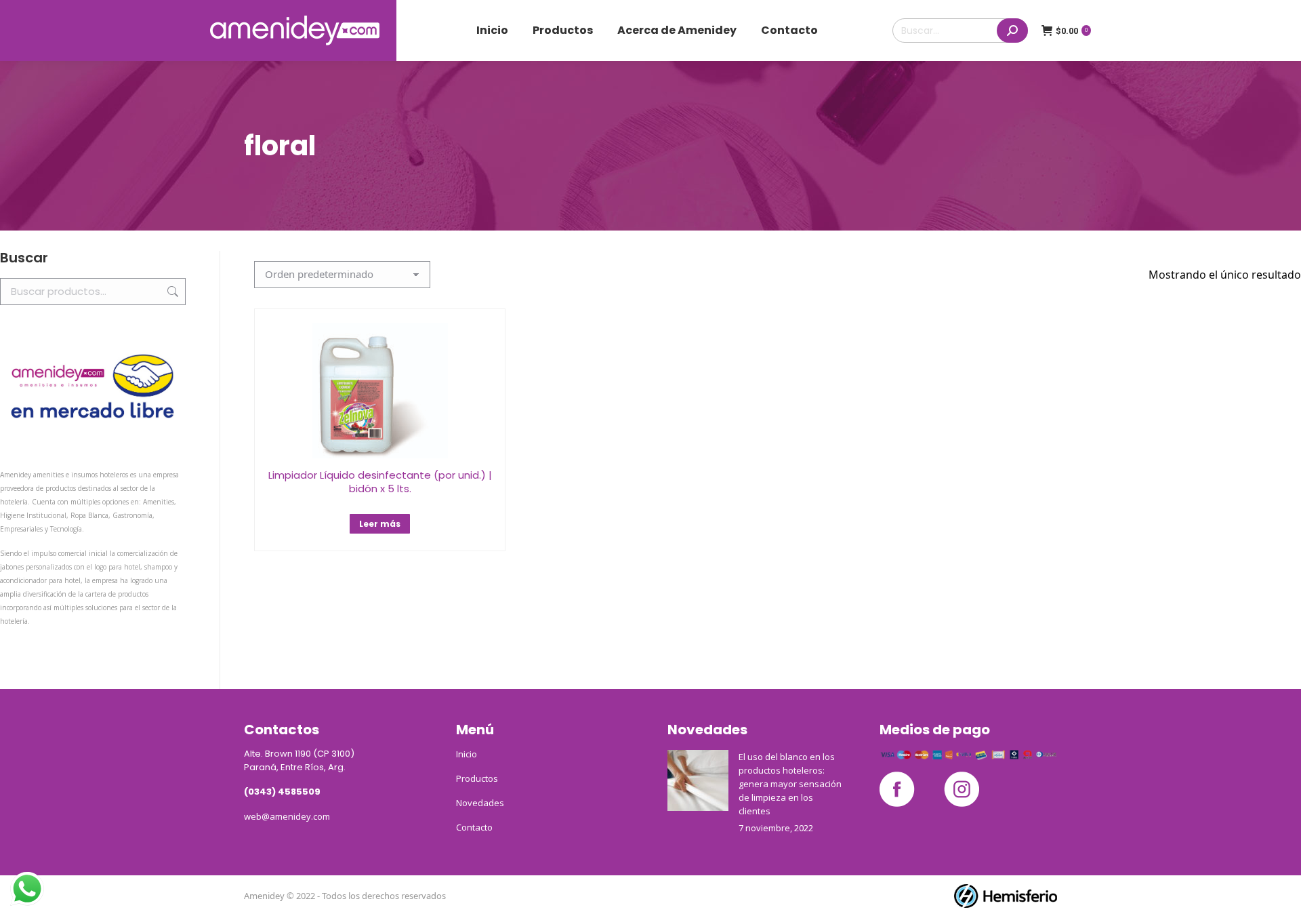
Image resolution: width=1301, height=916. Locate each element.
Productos (477, 778)
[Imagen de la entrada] (697, 780)
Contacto (474, 827)
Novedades (480, 803)
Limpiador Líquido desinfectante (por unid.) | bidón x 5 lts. (380, 482)
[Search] (1012, 30)
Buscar (171, 291)
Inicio (466, 754)
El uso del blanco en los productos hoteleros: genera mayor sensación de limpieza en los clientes (790, 784)
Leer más (379, 524)
